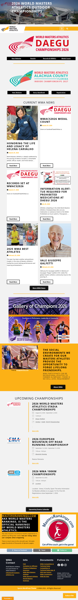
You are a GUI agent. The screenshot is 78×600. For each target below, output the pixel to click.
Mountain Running (41, 454)
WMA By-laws (44, 576)
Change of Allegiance (30, 568)
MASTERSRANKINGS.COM (19, 515)
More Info (35, 431)
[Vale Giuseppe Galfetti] (55, 240)
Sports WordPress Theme (27, 588)
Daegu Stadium (40, 419)
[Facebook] (58, 564)
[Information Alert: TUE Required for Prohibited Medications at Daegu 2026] (55, 178)
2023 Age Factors (45, 572)
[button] (6, 12)
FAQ (24, 564)
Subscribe (69, 596)
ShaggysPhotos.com (22, 370)
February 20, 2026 (47, 267)
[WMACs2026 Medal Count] (55, 110)
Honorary (26, 570)
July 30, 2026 (46, 204)
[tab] (62, 28)
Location (38, 484)
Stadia (43, 422)
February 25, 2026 (14, 255)
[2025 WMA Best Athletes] (22, 234)
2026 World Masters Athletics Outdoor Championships (32, 7)
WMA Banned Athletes (30, 576)
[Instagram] (65, 564)
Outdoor (38, 422)
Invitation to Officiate (30, 566)
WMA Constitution (46, 574)
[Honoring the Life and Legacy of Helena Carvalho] (22, 123)
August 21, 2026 (13, 190)
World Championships (53, 422)
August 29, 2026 (13, 153)
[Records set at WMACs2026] (22, 175)
